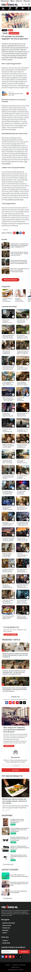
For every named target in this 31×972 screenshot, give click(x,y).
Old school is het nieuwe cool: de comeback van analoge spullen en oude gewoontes (22, 446)
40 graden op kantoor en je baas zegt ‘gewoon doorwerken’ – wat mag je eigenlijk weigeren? (22, 508)
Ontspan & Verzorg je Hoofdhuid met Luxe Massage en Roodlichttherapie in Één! (18, 883)
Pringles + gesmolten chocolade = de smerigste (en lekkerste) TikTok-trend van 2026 (7, 633)
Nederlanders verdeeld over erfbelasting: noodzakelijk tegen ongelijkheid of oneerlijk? (19, 245)
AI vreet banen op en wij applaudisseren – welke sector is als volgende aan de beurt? (22, 524)
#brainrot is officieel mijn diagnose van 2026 (7, 415)
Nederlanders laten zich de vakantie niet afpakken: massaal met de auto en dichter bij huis (14, 751)
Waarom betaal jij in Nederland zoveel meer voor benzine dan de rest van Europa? (8, 337)
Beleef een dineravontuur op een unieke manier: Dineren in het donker (14, 863)
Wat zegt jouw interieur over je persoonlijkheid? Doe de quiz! (19, 946)
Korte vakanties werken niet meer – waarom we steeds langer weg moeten (22, 384)
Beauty (10, 9)
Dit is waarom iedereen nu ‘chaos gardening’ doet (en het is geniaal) (22, 337)
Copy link (14, 233)
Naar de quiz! (9, 808)
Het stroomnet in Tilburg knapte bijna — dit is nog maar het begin (8, 399)
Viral (13, 1)
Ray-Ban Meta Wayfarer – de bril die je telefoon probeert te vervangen (19, 901)
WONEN (3, 9)
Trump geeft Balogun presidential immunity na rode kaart (22, 399)
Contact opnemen (10, 697)
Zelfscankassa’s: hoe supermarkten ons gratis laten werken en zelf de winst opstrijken (7, 493)
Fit (23, 9)
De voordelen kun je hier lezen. (14, 199)
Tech (16, 9)
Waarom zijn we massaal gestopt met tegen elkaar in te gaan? (22, 617)
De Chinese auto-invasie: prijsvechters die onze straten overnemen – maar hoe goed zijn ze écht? (7, 430)
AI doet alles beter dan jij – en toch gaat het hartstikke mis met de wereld (22, 602)
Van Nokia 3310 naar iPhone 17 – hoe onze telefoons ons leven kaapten (22, 586)
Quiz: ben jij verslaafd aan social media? (18, 954)
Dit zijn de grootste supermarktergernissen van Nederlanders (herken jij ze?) (8, 477)
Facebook (20, 233)
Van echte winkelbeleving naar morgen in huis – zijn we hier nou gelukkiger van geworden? (8, 524)
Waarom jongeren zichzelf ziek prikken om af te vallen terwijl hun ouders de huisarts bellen (8, 446)
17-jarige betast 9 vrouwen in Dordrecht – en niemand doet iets (22, 477)
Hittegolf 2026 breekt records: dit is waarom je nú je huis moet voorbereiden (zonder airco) (22, 539)
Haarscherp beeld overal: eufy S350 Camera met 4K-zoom (19, 919)
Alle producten (8, 927)
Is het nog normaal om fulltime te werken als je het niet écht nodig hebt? (7, 602)
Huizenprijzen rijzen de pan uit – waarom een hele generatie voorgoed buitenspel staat (8, 539)
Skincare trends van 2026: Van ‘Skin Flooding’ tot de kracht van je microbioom (8, 680)
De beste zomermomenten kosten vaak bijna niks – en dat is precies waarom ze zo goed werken (13, 734)
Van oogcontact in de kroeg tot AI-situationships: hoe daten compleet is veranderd (22, 571)
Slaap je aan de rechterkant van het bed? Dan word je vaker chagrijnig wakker (22, 633)
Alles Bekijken (7, 960)
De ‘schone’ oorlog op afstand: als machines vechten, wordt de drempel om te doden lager (22, 430)
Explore (20, 1)
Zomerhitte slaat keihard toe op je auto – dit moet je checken (7, 461)
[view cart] (22, 4)
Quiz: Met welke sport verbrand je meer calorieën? (22, 680)
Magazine (27, 1)
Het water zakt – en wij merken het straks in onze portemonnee (22, 321)
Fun (29, 9)
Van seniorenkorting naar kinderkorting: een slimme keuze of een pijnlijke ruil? (19, 262)
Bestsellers (5, 1)
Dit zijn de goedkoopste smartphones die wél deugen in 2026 (7, 586)
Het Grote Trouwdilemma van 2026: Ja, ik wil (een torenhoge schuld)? (19, 270)
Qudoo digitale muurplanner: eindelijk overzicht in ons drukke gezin (19, 892)
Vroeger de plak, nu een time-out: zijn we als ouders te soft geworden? (7, 571)
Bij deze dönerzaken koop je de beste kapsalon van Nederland (8, 617)
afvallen (20, 58)
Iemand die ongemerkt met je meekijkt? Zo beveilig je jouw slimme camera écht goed (22, 664)
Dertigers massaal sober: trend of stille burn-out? (22, 415)
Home (5, 30)
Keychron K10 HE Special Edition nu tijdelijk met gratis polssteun (19, 910)
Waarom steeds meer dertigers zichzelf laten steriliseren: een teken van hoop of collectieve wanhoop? (7, 555)
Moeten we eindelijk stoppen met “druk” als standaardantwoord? (22, 648)
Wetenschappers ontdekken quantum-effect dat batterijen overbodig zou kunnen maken (8, 508)
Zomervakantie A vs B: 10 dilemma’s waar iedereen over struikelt (8, 384)
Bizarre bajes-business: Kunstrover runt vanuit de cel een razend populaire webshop (7, 321)
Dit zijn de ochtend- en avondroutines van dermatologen (19, 300)
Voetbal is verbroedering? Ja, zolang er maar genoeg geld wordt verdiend (22, 555)
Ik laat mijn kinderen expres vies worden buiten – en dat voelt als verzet (19, 253)
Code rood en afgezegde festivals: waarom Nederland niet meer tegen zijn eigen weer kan (23, 461)
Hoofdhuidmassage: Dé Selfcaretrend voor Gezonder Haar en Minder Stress (7, 300)
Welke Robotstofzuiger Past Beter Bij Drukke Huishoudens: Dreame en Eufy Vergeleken (15, 717)
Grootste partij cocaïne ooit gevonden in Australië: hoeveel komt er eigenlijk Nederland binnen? (22, 493)
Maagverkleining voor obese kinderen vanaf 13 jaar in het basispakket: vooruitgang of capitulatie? (7, 648)
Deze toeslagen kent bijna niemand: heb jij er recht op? (8, 664)
